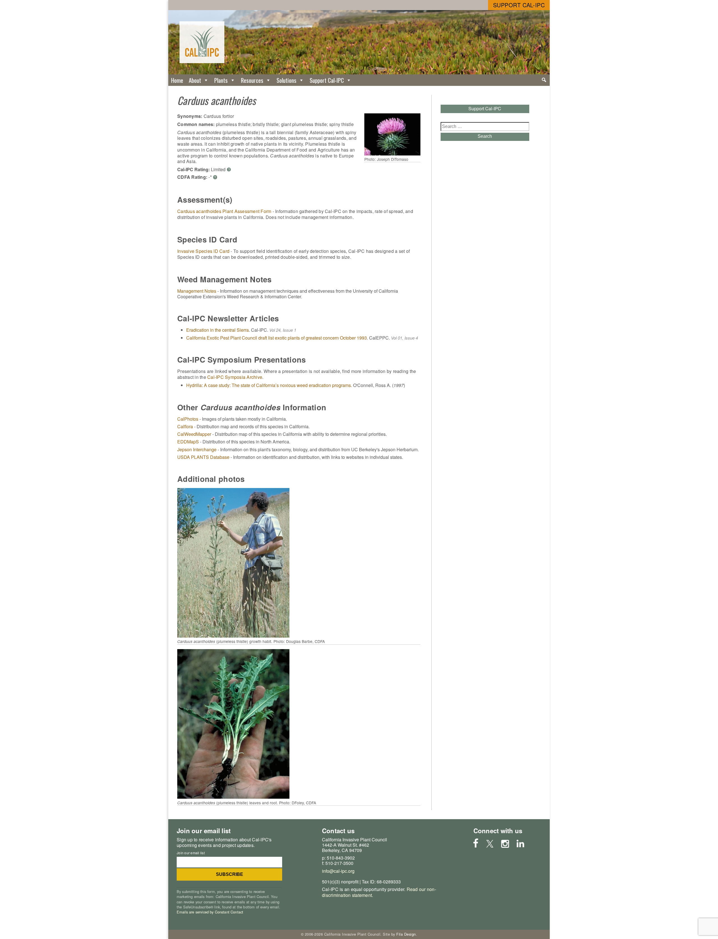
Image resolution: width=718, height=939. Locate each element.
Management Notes (196, 291)
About (195, 80)
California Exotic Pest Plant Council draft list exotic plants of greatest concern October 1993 (276, 338)
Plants (221, 80)
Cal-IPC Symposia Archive (234, 377)
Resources (252, 80)
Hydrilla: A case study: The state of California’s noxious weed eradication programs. (269, 385)
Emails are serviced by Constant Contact (210, 912)
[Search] (544, 80)
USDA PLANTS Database (203, 457)
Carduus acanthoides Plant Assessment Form (224, 211)
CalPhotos (187, 419)
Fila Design (406, 934)
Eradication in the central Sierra (217, 330)
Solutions (286, 80)
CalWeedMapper (194, 434)
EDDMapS (188, 441)
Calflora (185, 426)
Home (177, 80)
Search (485, 136)
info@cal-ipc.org (338, 871)
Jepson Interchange (197, 449)
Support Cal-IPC (519, 5)
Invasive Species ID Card (203, 251)
